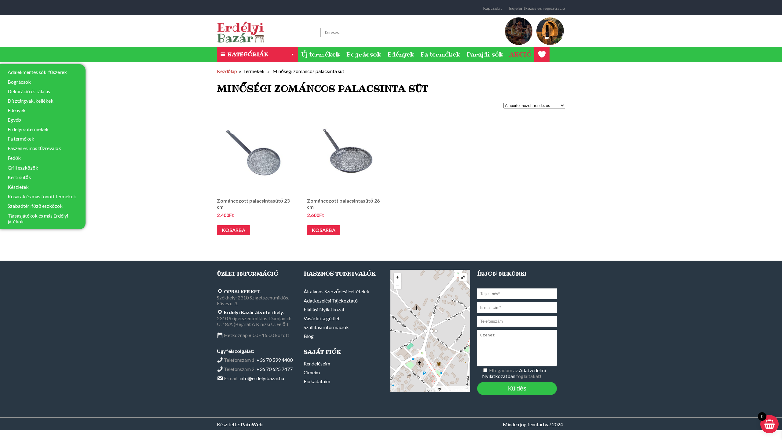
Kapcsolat (492, 8)
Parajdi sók (484, 54)
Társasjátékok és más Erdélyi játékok (38, 218)
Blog (309, 336)
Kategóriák (248, 54)
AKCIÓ (520, 54)
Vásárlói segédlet (322, 318)
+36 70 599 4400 (275, 360)
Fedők (14, 158)
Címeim (312, 372)
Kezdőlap (227, 71)
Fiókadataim (317, 381)
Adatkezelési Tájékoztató (331, 300)
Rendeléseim (317, 363)
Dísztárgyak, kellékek (30, 101)
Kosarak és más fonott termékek (42, 196)
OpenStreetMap (454, 389)
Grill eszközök (23, 167)
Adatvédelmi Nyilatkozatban (514, 373)
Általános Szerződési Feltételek (336, 291)
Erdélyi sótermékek (28, 129)
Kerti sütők (19, 177)
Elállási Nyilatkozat (324, 309)
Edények (400, 54)
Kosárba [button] (233, 230)
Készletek (18, 187)
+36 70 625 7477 (275, 369)
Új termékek (320, 54)
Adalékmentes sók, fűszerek (37, 72)
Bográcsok (363, 54)
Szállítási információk (326, 327)
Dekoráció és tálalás (29, 91)
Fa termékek (440, 54)
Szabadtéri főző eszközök (35, 206)
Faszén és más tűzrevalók (34, 148)
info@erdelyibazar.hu (261, 378)
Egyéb (14, 120)
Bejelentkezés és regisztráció (537, 8)
